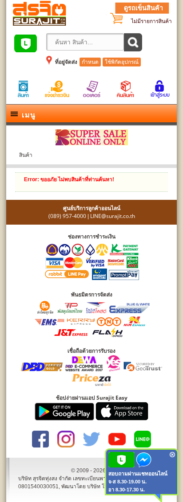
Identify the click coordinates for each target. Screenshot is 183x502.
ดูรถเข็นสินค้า (143, 8)
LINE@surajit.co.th (112, 216)
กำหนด (90, 62)
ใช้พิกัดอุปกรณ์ (122, 62)
